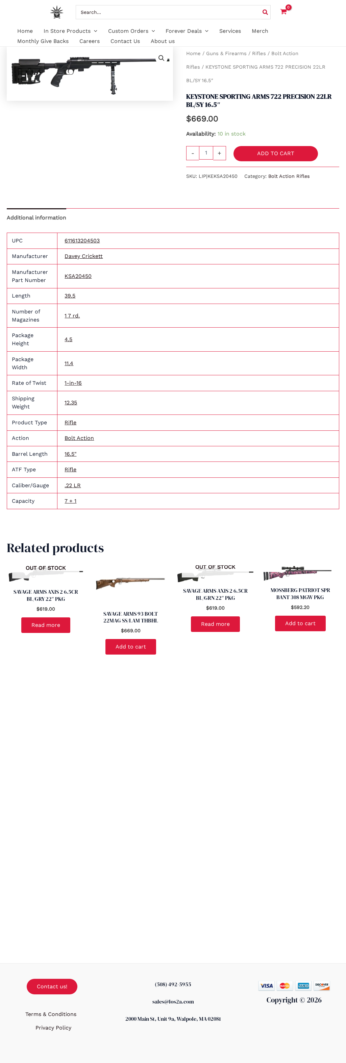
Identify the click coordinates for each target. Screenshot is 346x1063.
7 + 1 (70, 501)
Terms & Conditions (50, 1014)
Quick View (46, 577)
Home (193, 53)
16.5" (70, 454)
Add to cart (275, 153)
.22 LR (73, 485)
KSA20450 (78, 276)
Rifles (259, 53)
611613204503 (82, 240)
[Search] (265, 12)
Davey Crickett (84, 256)
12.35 (71, 402)
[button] (94, 31)
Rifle (70, 422)
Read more (45, 625)
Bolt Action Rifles (289, 176)
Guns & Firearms (226, 53)
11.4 (69, 363)
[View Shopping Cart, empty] (283, 12)
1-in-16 (73, 383)
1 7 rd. (72, 315)
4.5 (68, 339)
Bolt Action (79, 438)
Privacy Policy (53, 1027)
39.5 (70, 295)
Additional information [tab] (36, 217)
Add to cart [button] (131, 646)
